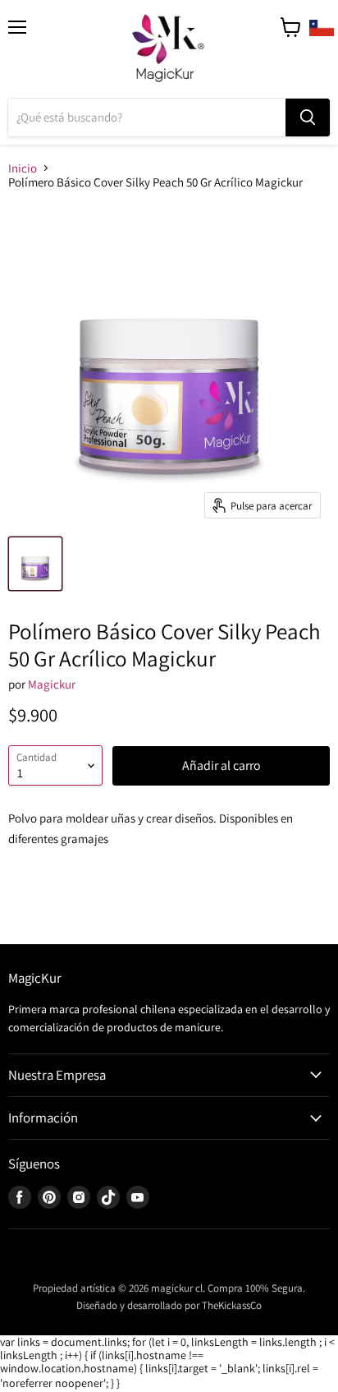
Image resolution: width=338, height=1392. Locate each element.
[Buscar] (307, 117)
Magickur (51, 684)
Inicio (22, 168)
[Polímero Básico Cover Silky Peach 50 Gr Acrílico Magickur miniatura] (35, 563)
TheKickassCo (232, 1305)
